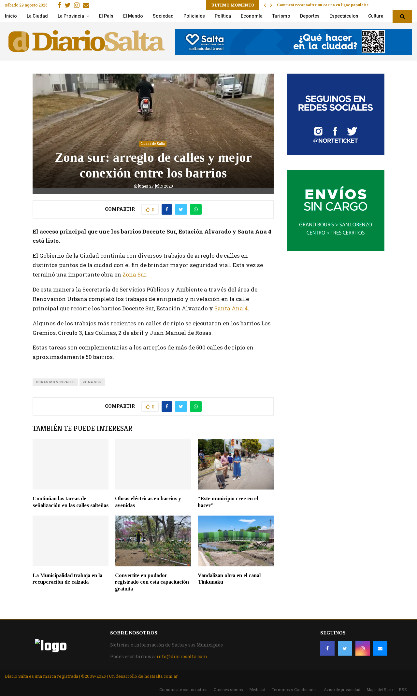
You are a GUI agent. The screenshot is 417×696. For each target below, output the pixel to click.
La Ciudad (37, 16)
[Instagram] (362, 648)
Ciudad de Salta (152, 144)
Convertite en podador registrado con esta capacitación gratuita (152, 582)
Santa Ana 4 (231, 308)
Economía (252, 16)
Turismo (281, 16)
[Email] (380, 648)
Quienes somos (228, 689)
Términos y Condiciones (295, 689)
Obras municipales (55, 382)
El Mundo (133, 16)
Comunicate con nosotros (183, 689)
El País (106, 16)
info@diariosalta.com (182, 656)
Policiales (194, 16)
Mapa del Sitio (380, 689)
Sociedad (163, 16)
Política (223, 16)
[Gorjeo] (345, 648)
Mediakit (257, 689)
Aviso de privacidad (342, 689)
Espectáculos (343, 16)
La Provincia (71, 16)
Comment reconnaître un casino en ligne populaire (322, 5)
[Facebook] (327, 648)
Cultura (375, 16)
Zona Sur (134, 274)
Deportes (310, 16)
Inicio (11, 16)
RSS (403, 689)
